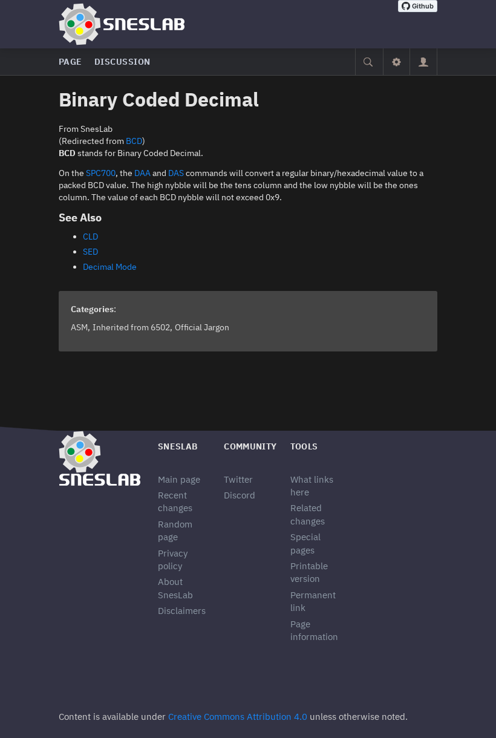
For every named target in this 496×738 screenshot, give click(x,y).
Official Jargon (202, 327)
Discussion (122, 61)
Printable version (309, 572)
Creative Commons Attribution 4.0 (237, 716)
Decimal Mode (110, 266)
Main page (179, 479)
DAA (142, 173)
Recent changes (175, 501)
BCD (134, 141)
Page (70, 61)
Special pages (305, 543)
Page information (314, 630)
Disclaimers (182, 610)
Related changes (307, 514)
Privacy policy (173, 559)
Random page (175, 530)
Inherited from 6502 (131, 327)
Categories (92, 309)
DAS (176, 173)
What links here (311, 486)
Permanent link (313, 601)
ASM (79, 327)
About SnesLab (175, 588)
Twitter (238, 479)
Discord (239, 495)
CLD (90, 236)
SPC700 (101, 173)
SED (90, 251)
